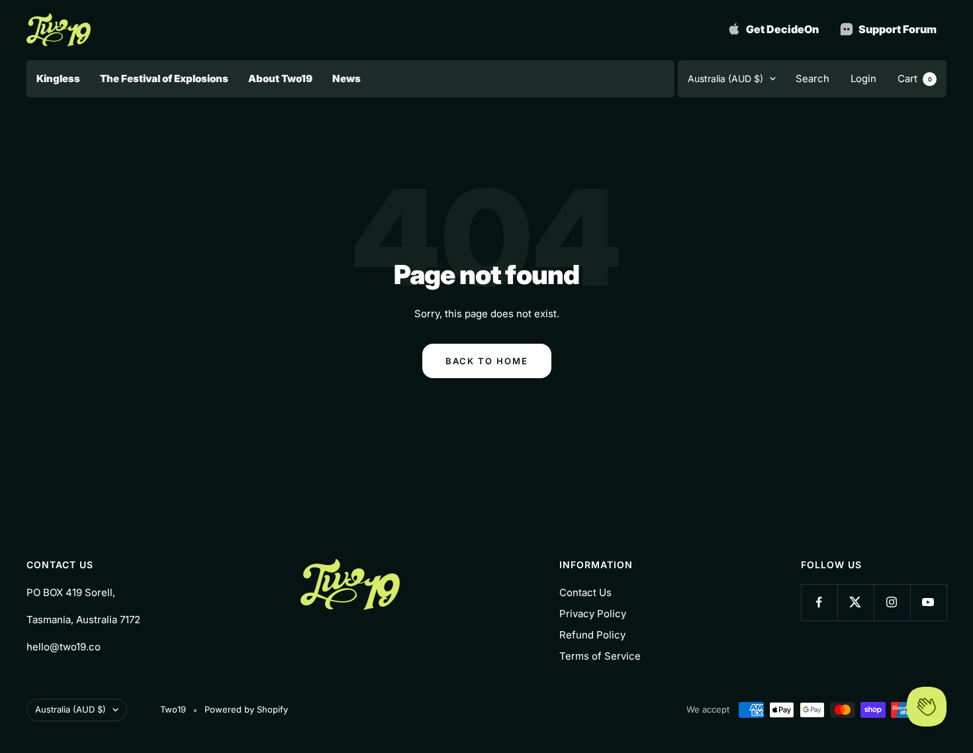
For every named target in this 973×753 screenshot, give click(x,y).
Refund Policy (592, 634)
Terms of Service (600, 656)
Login (863, 78)
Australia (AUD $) (725, 78)
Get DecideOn (781, 29)
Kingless (58, 78)
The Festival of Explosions (164, 78)
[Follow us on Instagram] (892, 602)
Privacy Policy (592, 613)
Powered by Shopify (246, 709)
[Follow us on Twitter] (855, 602)
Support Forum (897, 29)
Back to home (486, 361)
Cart (915, 78)
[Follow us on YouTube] (928, 602)
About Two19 (280, 78)
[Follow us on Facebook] (819, 602)
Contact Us (585, 592)
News (346, 78)
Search (812, 78)
